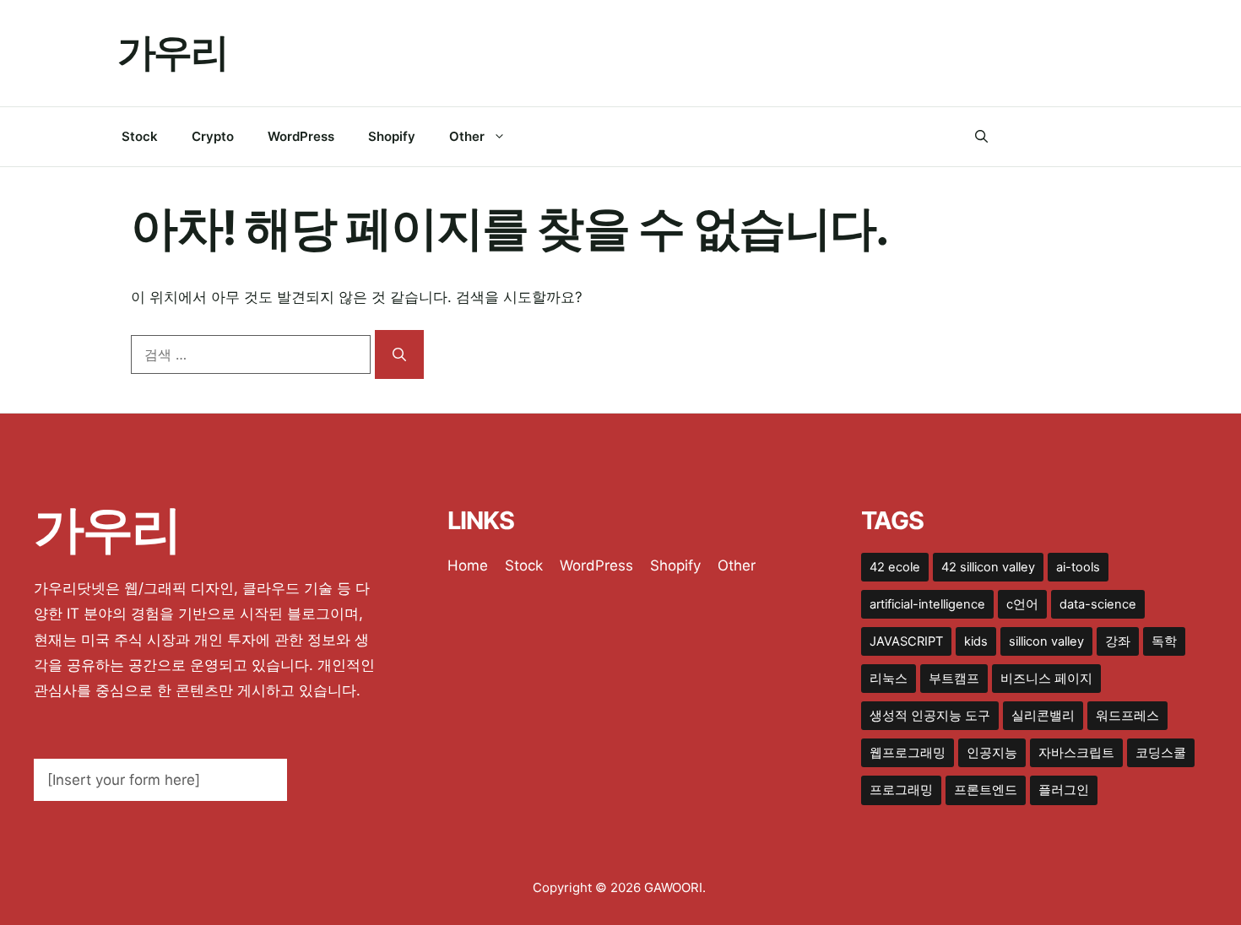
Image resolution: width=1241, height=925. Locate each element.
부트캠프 (954, 678)
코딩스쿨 (1160, 752)
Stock (140, 136)
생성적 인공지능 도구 (930, 715)
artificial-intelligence (927, 604)
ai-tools (1078, 567)
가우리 (172, 52)
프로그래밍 (901, 790)
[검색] (399, 354)
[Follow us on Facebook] (1013, 137)
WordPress (301, 136)
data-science (1097, 604)
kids (976, 641)
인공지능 (992, 752)
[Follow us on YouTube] (1116, 137)
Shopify (391, 136)
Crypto (213, 136)
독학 (1164, 641)
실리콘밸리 (1043, 715)
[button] (981, 136)
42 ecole (895, 567)
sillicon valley (1046, 641)
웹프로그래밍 (908, 752)
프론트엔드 (985, 790)
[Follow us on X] (1048, 137)
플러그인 (1063, 790)
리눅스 (889, 678)
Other (467, 136)
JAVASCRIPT (906, 641)
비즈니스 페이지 (1046, 678)
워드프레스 (1127, 715)
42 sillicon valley (988, 567)
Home (467, 565)
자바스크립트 (1076, 752)
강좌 (1117, 641)
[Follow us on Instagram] (1082, 137)
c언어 (1022, 604)
